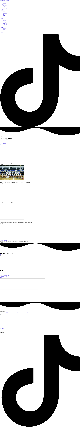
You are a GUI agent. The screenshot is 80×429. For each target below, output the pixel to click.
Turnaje (2, 9)
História (3, 12)
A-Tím (3, 2)
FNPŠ (3, 14)
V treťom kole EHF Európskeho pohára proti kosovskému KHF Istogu (8, 181)
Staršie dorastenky (4, 25)
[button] (1, 254)
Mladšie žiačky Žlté (5, 5)
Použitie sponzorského (5, 13)
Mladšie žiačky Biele (5, 6)
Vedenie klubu (4, 11)
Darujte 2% (3, 15)
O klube (2, 10)
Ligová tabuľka (4, 3)
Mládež (2, 4)
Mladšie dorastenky (5, 8)
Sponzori (4, 29)
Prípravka (4, 21)
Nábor (2, 26)
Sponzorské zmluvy (5, 30)
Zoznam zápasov (4, 20)
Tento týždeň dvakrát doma (3, 240)
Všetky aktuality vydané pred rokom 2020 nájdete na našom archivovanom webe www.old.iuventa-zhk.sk (16, 312)
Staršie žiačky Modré (5, 7)
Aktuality (2, 1)
